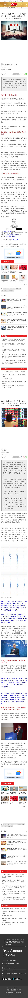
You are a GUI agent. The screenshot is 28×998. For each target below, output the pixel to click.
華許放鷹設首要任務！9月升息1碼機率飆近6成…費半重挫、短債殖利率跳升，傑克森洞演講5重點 (14, 340)
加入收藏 (17, 74)
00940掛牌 (10, 826)
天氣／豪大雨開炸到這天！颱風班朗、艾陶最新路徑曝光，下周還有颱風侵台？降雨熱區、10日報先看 (13, 350)
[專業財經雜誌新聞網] (14, 4)
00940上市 (4, 826)
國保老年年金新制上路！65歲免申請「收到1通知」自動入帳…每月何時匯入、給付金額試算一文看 (13, 345)
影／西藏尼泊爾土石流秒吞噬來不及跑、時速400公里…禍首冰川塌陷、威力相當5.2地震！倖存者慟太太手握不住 (14, 356)
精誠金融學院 (7, 231)
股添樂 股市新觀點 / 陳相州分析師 (9, 65)
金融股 (18, 7)
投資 (10, 7)
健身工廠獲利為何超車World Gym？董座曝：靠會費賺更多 (14, 382)
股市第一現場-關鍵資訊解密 (12, 235)
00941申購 (4, 290)
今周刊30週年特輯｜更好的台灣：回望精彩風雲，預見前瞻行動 (13, 386)
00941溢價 (18, 288)
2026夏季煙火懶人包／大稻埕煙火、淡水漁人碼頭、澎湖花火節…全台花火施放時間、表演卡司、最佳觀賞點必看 (13, 887)
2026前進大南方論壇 (7, 379)
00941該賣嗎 (11, 290)
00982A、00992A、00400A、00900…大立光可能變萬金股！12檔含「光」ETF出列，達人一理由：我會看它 (23, 272)
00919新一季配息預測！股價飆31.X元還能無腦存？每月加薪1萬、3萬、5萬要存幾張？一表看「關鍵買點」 (13, 893)
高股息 (14, 7)
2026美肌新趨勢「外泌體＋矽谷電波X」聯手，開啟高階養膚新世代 (5, 281)
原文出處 (15, 240)
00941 (4, 288)
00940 (4, 824)
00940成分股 (10, 824)
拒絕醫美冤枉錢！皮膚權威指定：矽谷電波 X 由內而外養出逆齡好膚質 (22, 281)
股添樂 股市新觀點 (10, 236)
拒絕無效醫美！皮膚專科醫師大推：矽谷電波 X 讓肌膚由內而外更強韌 (14, 272)
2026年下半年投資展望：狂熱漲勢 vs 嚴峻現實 (13, 372)
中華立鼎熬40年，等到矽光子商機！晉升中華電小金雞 (13, 375)
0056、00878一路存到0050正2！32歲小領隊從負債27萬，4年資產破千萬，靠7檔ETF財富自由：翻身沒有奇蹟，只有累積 (5, 272)
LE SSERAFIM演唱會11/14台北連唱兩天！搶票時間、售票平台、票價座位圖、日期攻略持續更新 (13, 899)
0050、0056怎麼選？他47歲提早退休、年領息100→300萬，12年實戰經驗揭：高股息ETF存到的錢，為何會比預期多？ (14, 362)
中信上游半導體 (11, 288)
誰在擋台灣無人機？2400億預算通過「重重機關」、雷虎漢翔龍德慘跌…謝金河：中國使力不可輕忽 (13, 882)
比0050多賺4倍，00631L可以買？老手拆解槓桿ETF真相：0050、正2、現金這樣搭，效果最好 (14, 281)
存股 (21, 7)
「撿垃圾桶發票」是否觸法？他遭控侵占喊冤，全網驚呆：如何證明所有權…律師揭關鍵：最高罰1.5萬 (13, 876)
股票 (12, 7)
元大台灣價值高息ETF (19, 824)
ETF (5, 67)
